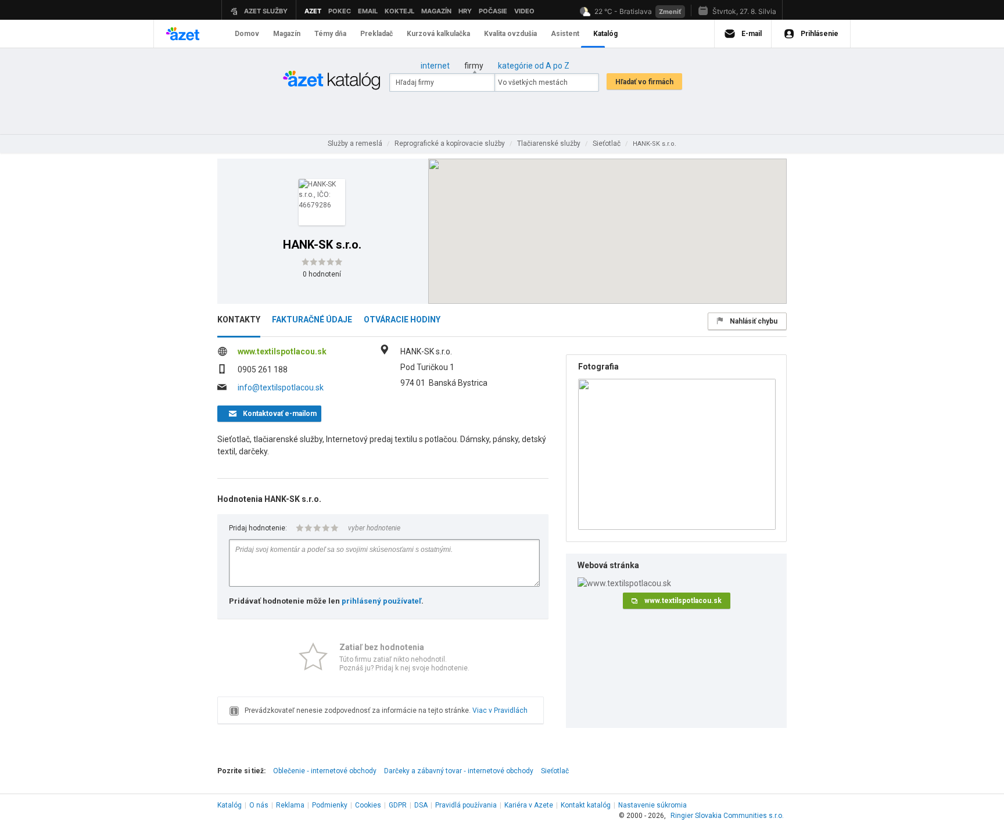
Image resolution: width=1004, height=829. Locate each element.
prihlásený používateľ (381, 601)
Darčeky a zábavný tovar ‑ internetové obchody (458, 771)
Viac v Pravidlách (500, 710)
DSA (421, 805)
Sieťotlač (555, 771)
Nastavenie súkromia (652, 805)
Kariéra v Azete (528, 805)
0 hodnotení (322, 274)
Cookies (368, 805)
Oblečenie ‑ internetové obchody (324, 771)
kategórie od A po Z (533, 65)
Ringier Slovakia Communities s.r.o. (727, 816)
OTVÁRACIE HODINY (402, 319)
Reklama (290, 805)
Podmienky (329, 805)
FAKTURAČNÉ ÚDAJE (312, 319)
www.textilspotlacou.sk (282, 351)
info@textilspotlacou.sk (281, 387)
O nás (258, 805)
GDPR (398, 805)
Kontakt (586, 805)
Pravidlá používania (466, 805)
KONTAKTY (238, 319)
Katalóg (229, 805)
